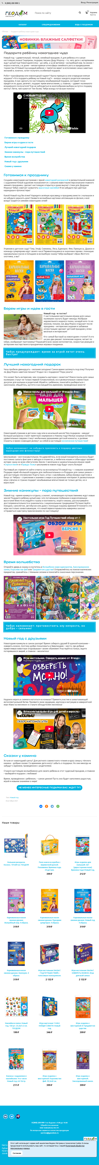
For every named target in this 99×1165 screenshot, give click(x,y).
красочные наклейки (49, 188)
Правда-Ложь (28, 464)
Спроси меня (11, 464)
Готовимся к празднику (17, 138)
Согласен (17, 1153)
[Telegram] (51, 806)
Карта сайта (7, 1145)
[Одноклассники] (45, 806)
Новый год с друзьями (16, 161)
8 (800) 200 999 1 (12, 3)
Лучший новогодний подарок (20, 147)
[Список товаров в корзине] (91, 14)
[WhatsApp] (56, 806)
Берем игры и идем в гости (19, 142)
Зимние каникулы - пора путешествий (25, 152)
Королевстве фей (19, 569)
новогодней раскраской (56, 180)
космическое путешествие (75, 441)
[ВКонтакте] (39, 806)
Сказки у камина (13, 166)
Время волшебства (15, 157)
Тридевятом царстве (42, 569)
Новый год (14, 797)
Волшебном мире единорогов (57, 567)
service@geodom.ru (50, 1133)
